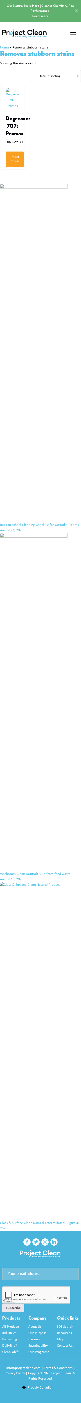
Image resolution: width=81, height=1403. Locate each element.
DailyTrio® (9, 1346)
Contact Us (65, 1346)
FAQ (60, 1339)
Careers (34, 1339)
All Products (11, 1327)
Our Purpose (37, 1333)
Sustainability (38, 1346)
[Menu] (73, 33)
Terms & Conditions (58, 1368)
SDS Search (65, 1327)
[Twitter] (36, 1242)
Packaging (9, 1339)
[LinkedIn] (54, 1242)
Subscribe (13, 1308)
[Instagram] (45, 1242)
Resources (64, 1333)
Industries (9, 1333)
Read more (14, 159)
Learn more (40, 16)
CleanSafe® (10, 1352)
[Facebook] (27, 1242)
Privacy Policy (15, 1373)
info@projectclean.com (23, 1368)
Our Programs (38, 1352)
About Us (34, 1327)
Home (4, 47)
